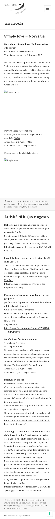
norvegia (8, 206)
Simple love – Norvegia (24, 36)
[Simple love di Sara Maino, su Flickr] (27, 175)
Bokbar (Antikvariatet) (15, 134)
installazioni (30, 201)
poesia (7, 204)
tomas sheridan (11, 508)
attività (7, 502)
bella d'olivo (16, 502)
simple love (17, 206)
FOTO (17, 138)
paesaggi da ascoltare (22, 505)
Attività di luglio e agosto (26, 217)
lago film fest (40, 502)
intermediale (43, 204)
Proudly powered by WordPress (17, 516)
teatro (38, 500)
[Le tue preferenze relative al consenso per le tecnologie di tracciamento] (50, 514)
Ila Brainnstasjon (12, 145)
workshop (22, 508)
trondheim (32, 206)
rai (45, 505)
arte (26, 500)
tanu (25, 206)
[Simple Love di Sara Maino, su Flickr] (27, 107)
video (13, 204)
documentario (28, 502)
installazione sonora (28, 204)
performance (42, 201)
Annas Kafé (10, 141)
